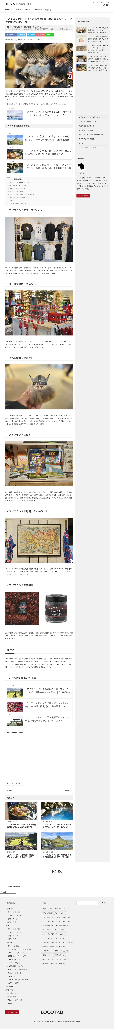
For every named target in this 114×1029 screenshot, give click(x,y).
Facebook (11, 34)
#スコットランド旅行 (48, 934)
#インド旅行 (66, 917)
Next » (67, 790)
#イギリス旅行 (56, 917)
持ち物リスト (12, 993)
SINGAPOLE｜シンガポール (18, 979)
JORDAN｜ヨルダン (15, 966)
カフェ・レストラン (15, 915)
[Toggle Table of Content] (7, 179)
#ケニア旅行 (66, 921)
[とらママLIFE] (18, 3)
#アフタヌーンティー (61, 909)
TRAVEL (28, 10)
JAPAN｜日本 (13, 983)
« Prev (9, 790)
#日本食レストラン (47, 955)
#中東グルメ (53, 946)
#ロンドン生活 (67, 942)
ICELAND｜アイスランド (28, 40)
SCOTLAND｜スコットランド (19, 949)
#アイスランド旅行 (14, 783)
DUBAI (18, 10)
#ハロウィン (64, 938)
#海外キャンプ (46, 959)
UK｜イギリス (13, 946)
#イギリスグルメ (60, 913)
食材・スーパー (13, 919)
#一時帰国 (45, 946)
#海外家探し (45, 963)
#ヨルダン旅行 (56, 942)
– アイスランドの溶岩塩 (16, 197)
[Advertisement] (39, 757)
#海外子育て (64, 959)
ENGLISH (38, 10)
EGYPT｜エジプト (14, 963)
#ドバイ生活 (54, 938)
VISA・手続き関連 (14, 1000)
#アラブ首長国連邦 (47, 913)
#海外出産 (55, 959)
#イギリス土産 (46, 917)
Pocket (41, 34)
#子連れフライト (47, 951)
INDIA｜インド (13, 976)
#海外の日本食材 (60, 955)
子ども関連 (11, 996)
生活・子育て (12, 922)
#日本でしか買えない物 (61, 951)
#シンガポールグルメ (48, 925)
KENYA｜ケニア (14, 959)
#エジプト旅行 (46, 921)
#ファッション (46, 942)
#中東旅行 (62, 946)
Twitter (22, 34)
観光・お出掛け (13, 912)
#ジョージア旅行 (60, 930)
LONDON (8, 10)
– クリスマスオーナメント (17, 185)
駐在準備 (48, 10)
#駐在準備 (62, 963)
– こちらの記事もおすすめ (17, 203)
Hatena (32, 34)
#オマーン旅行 (56, 921)
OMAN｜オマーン (14, 973)
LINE (50, 34)
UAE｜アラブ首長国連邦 (17, 969)
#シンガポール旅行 (62, 925)
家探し (10, 1003)
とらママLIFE (44, 1021)
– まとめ (11, 200)
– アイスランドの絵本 (15, 191)
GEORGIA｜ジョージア (16, 956)
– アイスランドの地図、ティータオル (21, 194)
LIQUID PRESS (75, 1021)
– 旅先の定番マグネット (16, 188)
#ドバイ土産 (45, 938)
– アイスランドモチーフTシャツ (19, 182)
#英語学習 (54, 963)
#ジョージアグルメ (47, 930)
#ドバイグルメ (60, 934)
